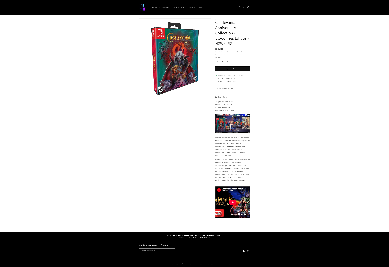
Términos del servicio (200, 264)
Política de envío (212, 264)
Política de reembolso (173, 264)
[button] (156, 7)
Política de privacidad (186, 264)
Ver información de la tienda (226, 81)
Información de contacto (225, 264)
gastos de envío (234, 52)
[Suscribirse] (173, 250)
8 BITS (163, 264)
